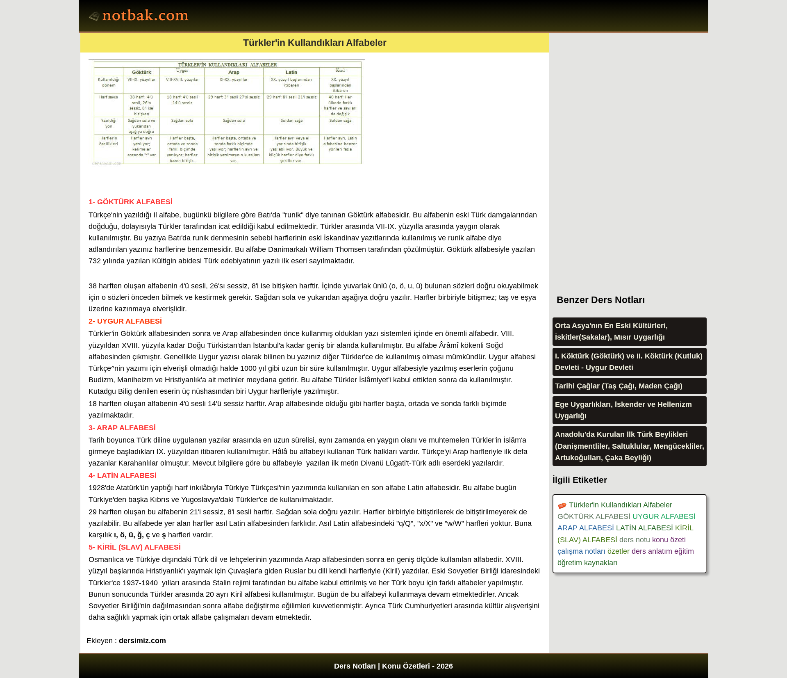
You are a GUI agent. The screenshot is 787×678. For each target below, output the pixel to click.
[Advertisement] (614, 156)
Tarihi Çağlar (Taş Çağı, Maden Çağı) (618, 386)
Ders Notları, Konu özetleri (140, 17)
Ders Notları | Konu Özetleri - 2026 (393, 666)
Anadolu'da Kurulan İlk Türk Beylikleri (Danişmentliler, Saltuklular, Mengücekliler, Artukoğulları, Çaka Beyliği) (629, 445)
